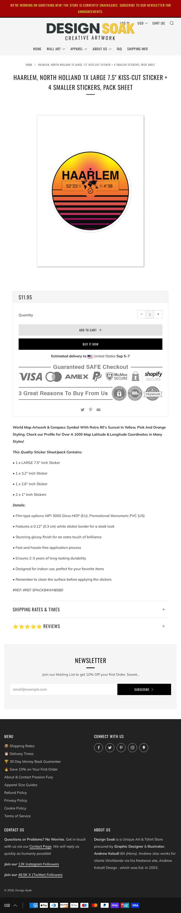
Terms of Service (17, 816)
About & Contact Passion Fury (28, 777)
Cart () (158, 23)
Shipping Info (137, 48)
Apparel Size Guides (20, 785)
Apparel (76, 48)
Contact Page (40, 846)
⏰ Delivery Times (18, 753)
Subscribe (141, 689)
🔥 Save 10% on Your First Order (31, 769)
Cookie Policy (15, 808)
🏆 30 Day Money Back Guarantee (32, 761)
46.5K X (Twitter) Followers (40, 874)
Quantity (26, 315)
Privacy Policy (15, 800)
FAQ (119, 48)
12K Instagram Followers (38, 864)
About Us (100, 48)
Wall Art (54, 48)
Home (37, 48)
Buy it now (91, 344)
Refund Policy (15, 792)
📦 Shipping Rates (19, 746)
